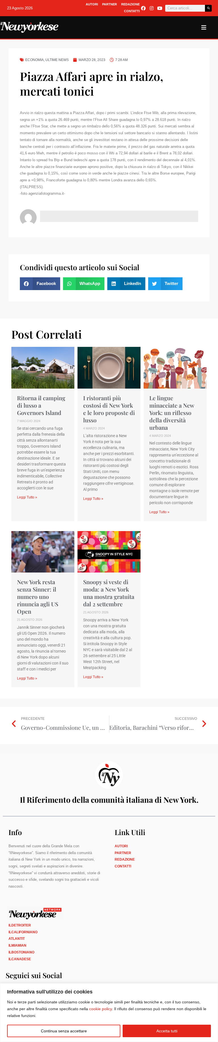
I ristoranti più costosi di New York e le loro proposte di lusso (109, 409)
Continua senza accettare (64, 1031)
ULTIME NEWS (57, 60)
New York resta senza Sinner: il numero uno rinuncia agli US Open (37, 596)
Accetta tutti (166, 1031)
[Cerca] (208, 8)
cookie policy (100, 1009)
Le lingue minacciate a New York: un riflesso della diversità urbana (171, 412)
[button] (40, 283)
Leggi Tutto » (27, 497)
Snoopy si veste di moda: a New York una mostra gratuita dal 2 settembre (108, 593)
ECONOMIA (34, 60)
